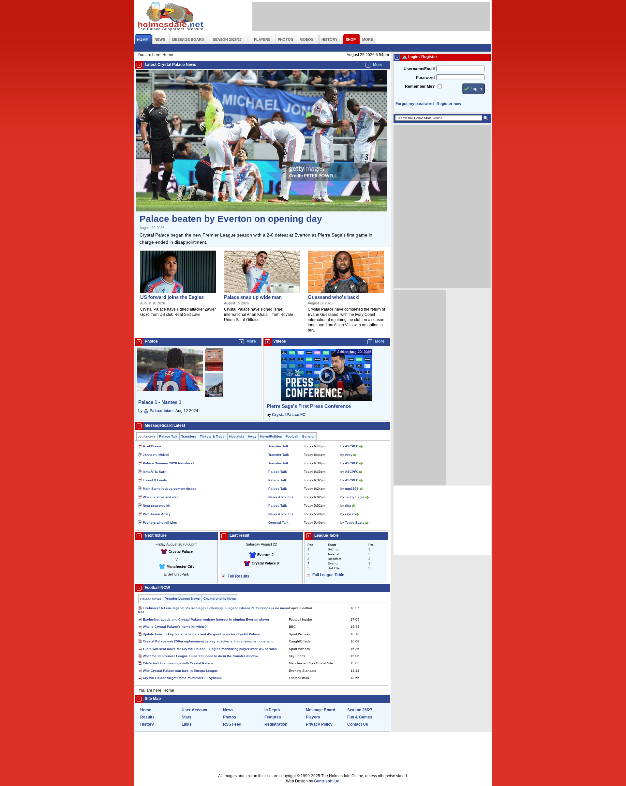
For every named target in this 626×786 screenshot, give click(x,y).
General (308, 436)
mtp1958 (352, 488)
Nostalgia (236, 436)
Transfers (188, 436)
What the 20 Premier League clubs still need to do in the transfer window (200, 656)
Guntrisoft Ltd (326, 781)
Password (425, 77)
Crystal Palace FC (289, 415)
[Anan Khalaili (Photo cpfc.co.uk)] (262, 294)
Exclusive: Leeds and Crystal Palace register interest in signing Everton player (206, 619)
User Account (194, 710)
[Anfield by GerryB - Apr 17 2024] (214, 372)
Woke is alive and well (161, 497)
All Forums (147, 437)
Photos (229, 717)
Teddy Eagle (355, 497)
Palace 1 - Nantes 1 (159, 402)
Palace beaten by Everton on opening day (231, 219)
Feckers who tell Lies (160, 522)
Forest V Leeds (155, 480)
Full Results (238, 576)
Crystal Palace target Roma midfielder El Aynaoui (182, 678)
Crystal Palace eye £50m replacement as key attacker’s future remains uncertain (208, 641)
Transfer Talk (278, 446)
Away (252, 436)
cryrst (349, 514)
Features (272, 717)
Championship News (219, 598)
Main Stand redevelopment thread (169, 488)
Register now (449, 103)
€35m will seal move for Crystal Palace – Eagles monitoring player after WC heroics (210, 649)
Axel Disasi (152, 446)
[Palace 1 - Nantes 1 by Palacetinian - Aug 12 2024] (170, 390)
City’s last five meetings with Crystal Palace (178, 663)
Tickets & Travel (213, 436)
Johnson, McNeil (156, 454)
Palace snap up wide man (253, 297)
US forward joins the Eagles (172, 297)
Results (147, 717)
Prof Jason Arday (157, 514)
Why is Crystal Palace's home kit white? (175, 626)
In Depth (272, 710)
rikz (348, 505)
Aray (348, 454)
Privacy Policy (319, 724)
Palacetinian (161, 411)
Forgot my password (414, 103)
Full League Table (328, 575)
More (377, 65)
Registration (275, 724)
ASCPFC (351, 446)
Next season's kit (156, 505)
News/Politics (271, 436)
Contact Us (357, 724)
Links (187, 724)
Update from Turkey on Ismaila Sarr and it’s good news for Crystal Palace (201, 634)
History (147, 724)
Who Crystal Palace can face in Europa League (180, 670)
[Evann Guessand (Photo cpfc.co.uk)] (346, 294)
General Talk (278, 522)
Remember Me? (420, 86)
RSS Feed (232, 724)
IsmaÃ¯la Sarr (154, 471)
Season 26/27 (359, 710)
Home (145, 710)
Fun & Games (359, 717)
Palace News (150, 599)
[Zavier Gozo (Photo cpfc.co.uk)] (178, 294)
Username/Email (419, 69)
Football (292, 436)
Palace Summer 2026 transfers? (168, 463)
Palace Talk (168, 436)
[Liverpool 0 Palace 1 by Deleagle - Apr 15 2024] (214, 395)
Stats (186, 717)
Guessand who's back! (334, 297)
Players (313, 717)
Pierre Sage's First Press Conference (309, 406)
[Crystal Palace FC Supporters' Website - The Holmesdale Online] (171, 17)
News (228, 710)
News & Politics (280, 497)
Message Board (320, 710)
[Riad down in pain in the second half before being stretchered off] (261, 210)
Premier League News (182, 598)
